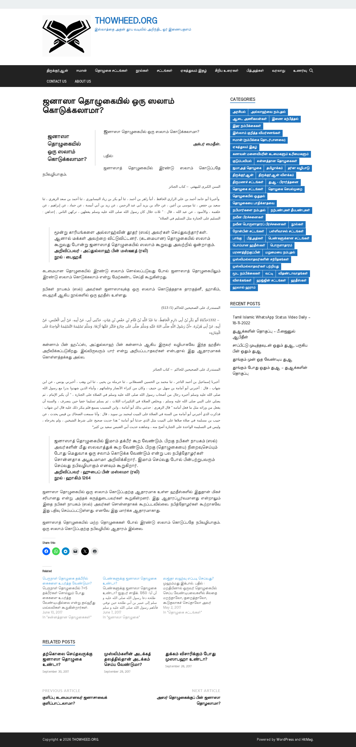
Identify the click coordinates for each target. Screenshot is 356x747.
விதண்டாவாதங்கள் (293, 273)
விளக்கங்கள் (241, 280)
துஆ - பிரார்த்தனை (283, 182)
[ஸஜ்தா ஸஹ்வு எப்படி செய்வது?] (193, 595)
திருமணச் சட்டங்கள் (247, 182)
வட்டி (269, 273)
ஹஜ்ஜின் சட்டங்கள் (271, 280)
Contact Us (56, 81)
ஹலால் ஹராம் (243, 287)
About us (83, 81)
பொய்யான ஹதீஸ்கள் (248, 245)
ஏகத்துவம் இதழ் (193, 70)
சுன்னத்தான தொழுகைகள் (277, 161)
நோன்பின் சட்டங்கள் (248, 231)
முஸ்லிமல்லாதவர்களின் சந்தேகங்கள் (260, 259)
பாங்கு (237, 238)
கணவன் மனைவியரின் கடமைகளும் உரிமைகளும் (270, 154)
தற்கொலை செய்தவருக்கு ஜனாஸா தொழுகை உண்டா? (67, 659)
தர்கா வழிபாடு (299, 168)
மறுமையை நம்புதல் (280, 252)
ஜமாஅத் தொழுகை (246, 168)
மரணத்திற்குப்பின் (246, 252)
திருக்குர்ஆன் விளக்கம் (276, 175)
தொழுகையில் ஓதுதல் (248, 196)
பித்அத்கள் (255, 70)
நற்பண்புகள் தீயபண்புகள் (290, 210)
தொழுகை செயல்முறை (285, 189)
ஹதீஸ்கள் (298, 280)
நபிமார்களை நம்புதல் (248, 210)
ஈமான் (81, 70)
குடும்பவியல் (242, 161)
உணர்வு (300, 70)
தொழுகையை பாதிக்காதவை (253, 203)
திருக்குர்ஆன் (57, 70)
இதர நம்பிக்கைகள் (246, 126)
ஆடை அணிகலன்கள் (249, 119)
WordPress (285, 739)
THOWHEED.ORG (125, 20)
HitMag (307, 739)
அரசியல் (239, 112)
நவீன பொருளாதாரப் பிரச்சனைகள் (259, 224)
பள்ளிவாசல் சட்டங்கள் (286, 231)
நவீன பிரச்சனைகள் (247, 217)
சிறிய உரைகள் (226, 70)
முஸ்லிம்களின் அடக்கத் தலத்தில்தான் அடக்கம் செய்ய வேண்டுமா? (127, 659)
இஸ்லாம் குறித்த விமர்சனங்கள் (256, 133)
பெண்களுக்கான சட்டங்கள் (288, 238)
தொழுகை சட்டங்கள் (111, 70)
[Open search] (311, 70)
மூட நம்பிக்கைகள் (246, 273)
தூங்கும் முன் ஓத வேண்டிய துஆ (262, 359)
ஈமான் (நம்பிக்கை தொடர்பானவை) (258, 140)
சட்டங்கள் (164, 70)
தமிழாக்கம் (274, 168)
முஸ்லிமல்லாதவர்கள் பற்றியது (255, 266)
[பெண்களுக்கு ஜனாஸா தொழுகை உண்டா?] (133, 598)
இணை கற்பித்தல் (285, 119)
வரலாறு (278, 70)
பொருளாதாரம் (281, 245)
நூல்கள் (142, 70)
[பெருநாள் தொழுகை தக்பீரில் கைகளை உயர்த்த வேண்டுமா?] (72, 598)
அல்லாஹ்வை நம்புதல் (268, 112)
